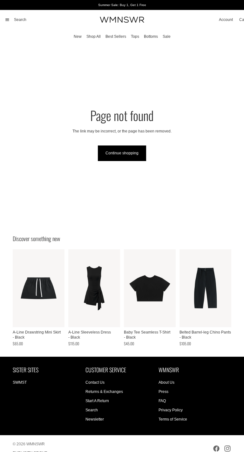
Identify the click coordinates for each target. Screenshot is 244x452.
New (78, 36)
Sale (167, 36)
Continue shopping (122, 153)
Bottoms (151, 36)
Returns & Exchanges (104, 391)
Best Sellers (115, 36)
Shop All (93, 36)
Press (163, 391)
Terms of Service (173, 419)
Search (91, 410)
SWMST (20, 383)
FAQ (162, 401)
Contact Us (95, 383)
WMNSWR (35, 444)
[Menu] (7, 19)
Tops (135, 36)
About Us (166, 383)
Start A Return (97, 401)
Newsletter (94, 419)
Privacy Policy (171, 410)
